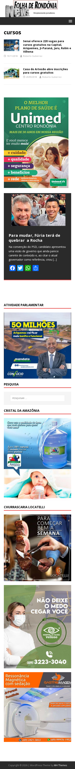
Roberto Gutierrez (32, 56)
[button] (69, 21)
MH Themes (60, 765)
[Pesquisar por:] (37, 398)
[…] (55, 259)
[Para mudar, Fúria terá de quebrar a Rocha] (37, 210)
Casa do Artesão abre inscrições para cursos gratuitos (45, 70)
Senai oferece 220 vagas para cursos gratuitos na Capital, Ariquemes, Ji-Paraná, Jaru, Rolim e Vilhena (47, 46)
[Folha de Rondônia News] (37, 15)
